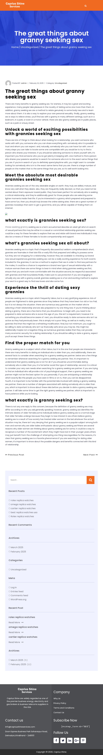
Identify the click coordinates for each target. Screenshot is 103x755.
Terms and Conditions (64, 708)
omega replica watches (23, 504)
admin (24, 83)
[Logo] (15, 5)
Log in (14, 587)
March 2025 (17, 547)
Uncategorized (29, 47)
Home (15, 47)
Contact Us (59, 712)
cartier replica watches (23, 508)
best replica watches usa (24, 512)
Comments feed (19, 595)
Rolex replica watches (22, 516)
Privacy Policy (60, 703)
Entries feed (17, 591)
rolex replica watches (22, 500)
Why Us (57, 698)
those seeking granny (16, 227)
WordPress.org (18, 599)
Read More (14, 622)
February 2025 (18, 551)
